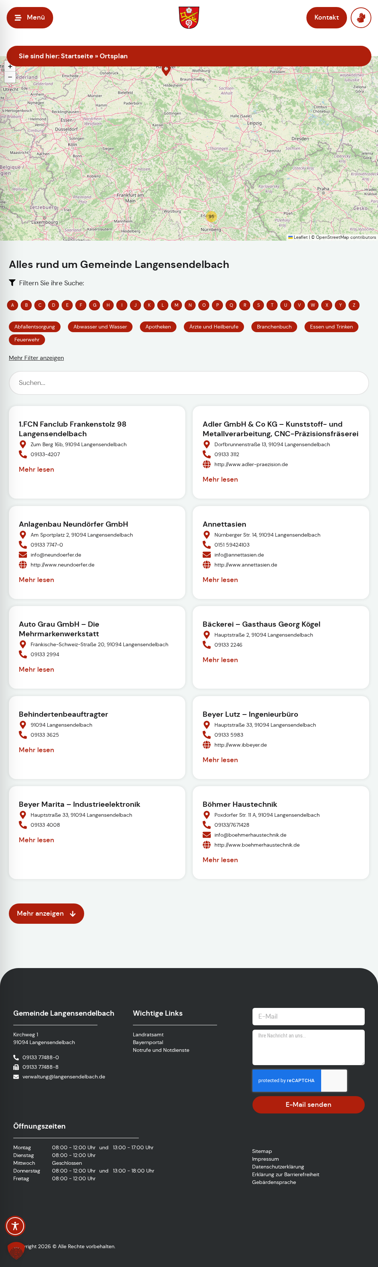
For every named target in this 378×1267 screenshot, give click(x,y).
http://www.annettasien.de (245, 564)
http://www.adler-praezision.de (251, 464)
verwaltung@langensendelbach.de (64, 1076)
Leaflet (300, 237)
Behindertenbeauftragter (63, 714)
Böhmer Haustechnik (240, 804)
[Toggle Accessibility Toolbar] (15, 1226)
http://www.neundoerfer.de (62, 564)
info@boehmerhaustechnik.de (250, 835)
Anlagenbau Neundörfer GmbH (73, 524)
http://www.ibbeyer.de (240, 744)
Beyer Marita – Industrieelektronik (79, 804)
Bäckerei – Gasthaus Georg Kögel (261, 624)
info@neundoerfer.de (56, 554)
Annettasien (224, 524)
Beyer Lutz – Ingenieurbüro (250, 714)
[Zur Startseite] (189, 18)
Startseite (77, 56)
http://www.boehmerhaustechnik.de (257, 844)
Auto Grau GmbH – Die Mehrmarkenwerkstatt (59, 628)
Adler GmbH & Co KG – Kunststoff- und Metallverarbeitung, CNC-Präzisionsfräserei (280, 428)
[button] (166, 70)
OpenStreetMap (332, 237)
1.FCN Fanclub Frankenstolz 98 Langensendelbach (73, 428)
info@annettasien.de (239, 554)
